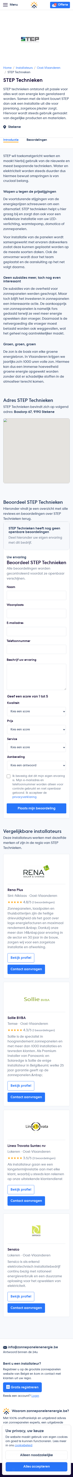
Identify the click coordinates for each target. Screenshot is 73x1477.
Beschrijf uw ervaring (21, 660)
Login (35, 1396)
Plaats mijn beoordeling (37, 808)
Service (12, 739)
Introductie (10, 140)
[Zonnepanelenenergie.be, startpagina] (34, 5)
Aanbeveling (16, 757)
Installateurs (24, 68)
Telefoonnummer (18, 641)
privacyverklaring (24, 797)
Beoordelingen (37, 140)
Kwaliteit (13, 703)
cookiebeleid (23, 1445)
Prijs (10, 721)
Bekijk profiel (21, 957)
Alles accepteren (36, 1466)
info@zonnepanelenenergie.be (33, 1347)
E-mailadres (15, 623)
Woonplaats (15, 605)
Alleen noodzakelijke (36, 1455)
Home (7, 68)
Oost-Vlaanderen (48, 68)
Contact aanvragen (26, 969)
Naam (11, 587)
